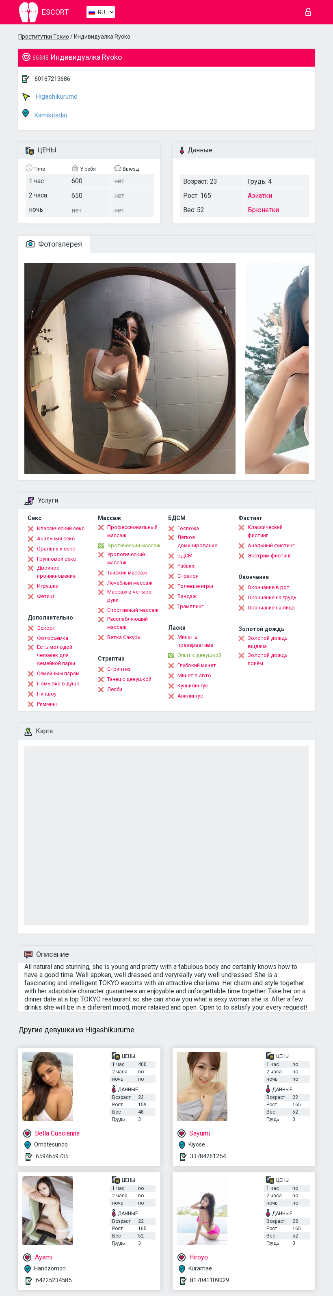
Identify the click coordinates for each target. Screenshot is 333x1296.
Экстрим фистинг (269, 556)
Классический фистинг (265, 531)
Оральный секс (56, 549)
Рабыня (186, 566)
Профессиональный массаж (132, 531)
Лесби (114, 689)
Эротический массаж (133, 545)
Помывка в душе (58, 684)
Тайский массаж (127, 573)
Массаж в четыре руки (129, 596)
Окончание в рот (269, 587)
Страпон (188, 576)
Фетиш (45, 596)
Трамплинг (190, 606)
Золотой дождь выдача (268, 642)
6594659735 (52, 1156)
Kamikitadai (49, 115)
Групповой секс (56, 559)
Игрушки (47, 586)
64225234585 (53, 1280)
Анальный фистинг (271, 545)
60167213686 (52, 78)
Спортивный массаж (132, 610)
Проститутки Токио (43, 36)
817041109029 (209, 1280)
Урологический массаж (126, 558)
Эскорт (46, 628)
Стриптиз (119, 669)
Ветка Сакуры (124, 637)
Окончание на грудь (272, 597)
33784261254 (208, 1156)
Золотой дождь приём (268, 659)
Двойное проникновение (56, 572)
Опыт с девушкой (199, 655)
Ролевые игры (195, 586)
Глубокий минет (196, 665)
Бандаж (187, 596)
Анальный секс (56, 538)
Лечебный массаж (129, 583)
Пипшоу (46, 694)
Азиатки (260, 195)
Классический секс (60, 528)
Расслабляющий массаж (127, 623)
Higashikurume (56, 96)
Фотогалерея (59, 244)
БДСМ (184, 556)
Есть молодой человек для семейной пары (56, 655)
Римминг (47, 704)
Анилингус (190, 696)
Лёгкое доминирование (197, 541)
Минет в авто (194, 675)
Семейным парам (58, 673)
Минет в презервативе (195, 641)
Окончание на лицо (271, 608)
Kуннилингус (192, 686)
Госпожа (188, 528)
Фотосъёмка (52, 638)
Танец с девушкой (129, 679)
